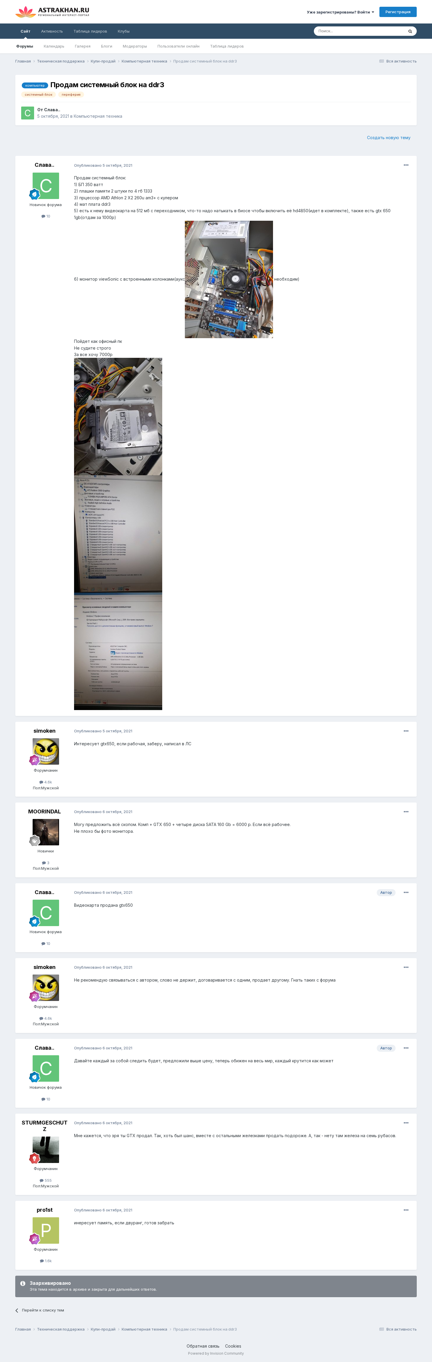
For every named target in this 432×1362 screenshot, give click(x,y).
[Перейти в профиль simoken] (46, 751)
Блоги (106, 46)
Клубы (124, 31)
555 (47, 1180)
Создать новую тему (389, 137)
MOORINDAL (44, 811)
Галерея (83, 46)
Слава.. (52, 109)
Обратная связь (203, 1346)
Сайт (26, 31)
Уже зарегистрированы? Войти (339, 12)
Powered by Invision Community (216, 1353)
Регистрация (398, 11)
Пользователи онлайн (179, 46)
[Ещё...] (406, 165)
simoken (45, 731)
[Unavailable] (229, 279)
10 (47, 216)
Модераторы (135, 46)
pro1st (45, 1210)
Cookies (233, 1346)
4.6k (47, 782)
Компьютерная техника (98, 116)
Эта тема (388, 31)
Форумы (24, 46)
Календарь (54, 46)
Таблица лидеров (227, 46)
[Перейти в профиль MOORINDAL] (46, 832)
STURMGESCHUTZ (45, 1126)
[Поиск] (410, 31)
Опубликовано (103, 165)
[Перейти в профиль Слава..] (27, 113)
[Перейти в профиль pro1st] (46, 1230)
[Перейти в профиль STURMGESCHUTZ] (46, 1150)
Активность (52, 31)
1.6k (48, 1260)
